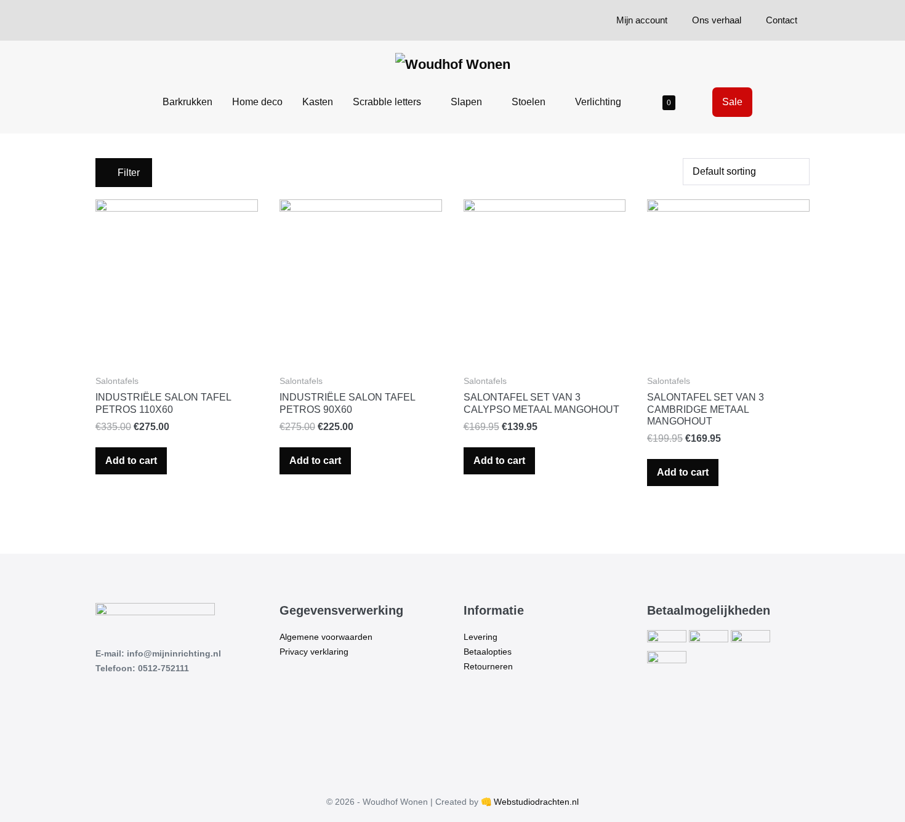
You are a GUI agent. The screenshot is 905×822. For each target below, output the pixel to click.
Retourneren (488, 666)
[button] (698, 101)
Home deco (257, 102)
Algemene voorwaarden (326, 637)
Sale (732, 102)
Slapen (468, 102)
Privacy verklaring (314, 651)
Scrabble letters (388, 102)
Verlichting (599, 102)
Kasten (317, 102)
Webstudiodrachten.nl (536, 802)
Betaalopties (488, 651)
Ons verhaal (716, 20)
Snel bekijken (177, 345)
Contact (781, 20)
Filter (127, 172)
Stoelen (530, 102)
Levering (480, 637)
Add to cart (131, 460)
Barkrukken (187, 102)
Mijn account (641, 20)
